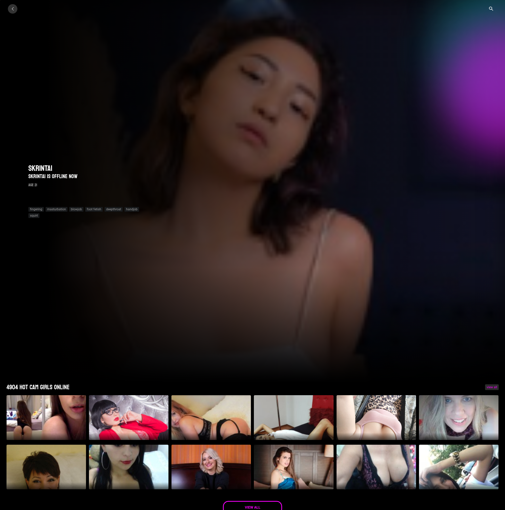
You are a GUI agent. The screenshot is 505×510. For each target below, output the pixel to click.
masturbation (56, 209)
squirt (34, 215)
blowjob (76, 209)
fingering (36, 209)
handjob (131, 209)
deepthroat (113, 209)
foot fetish (94, 209)
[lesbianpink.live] (12, 9)
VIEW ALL (492, 387)
